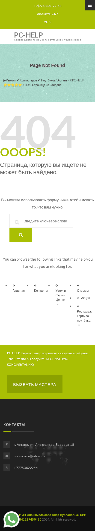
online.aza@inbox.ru (29, 456)
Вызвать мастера (34, 384)
